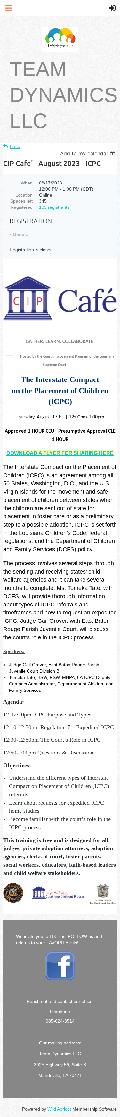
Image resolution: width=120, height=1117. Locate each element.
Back (15, 146)
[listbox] (88, 153)
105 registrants (54, 207)
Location (24, 195)
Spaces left (21, 201)
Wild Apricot (59, 1109)
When (27, 182)
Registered (22, 207)
